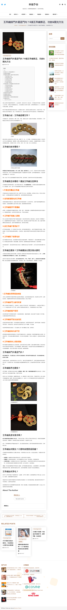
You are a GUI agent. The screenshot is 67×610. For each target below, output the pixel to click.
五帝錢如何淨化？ (6, 98)
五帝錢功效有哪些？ (7, 73)
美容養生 (20, 541)
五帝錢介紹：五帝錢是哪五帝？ (9, 71)
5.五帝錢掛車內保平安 (8, 90)
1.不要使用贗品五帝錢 (8, 76)
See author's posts (20, 498)
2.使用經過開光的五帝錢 (9, 77)
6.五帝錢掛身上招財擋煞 (9, 91)
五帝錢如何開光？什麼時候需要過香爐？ (11, 96)
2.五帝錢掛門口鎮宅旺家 (9, 86)
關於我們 (54, 14)
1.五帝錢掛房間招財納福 (8, 85)
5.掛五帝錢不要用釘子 (8, 81)
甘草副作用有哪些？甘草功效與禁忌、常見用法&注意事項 (34, 516)
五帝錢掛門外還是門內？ (8, 92)
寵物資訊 (31, 14)
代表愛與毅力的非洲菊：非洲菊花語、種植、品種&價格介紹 (12, 516)
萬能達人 (17, 495)
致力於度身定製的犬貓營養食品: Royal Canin (33, 590)
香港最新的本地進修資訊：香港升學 (31, 567)
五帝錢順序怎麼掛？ (7, 94)
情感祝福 (47, 14)
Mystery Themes (17, 608)
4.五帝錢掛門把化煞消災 (9, 88)
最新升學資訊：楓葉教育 (28, 574)
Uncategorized (7, 55)
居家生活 (16, 14)
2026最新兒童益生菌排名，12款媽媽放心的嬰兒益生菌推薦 (8, 543)
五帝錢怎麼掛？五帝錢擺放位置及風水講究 (11, 83)
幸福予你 (33, 4)
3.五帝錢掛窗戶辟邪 (8, 87)
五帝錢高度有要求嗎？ (7, 95)
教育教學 (23, 14)
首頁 (10, 14)
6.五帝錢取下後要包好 (8, 82)
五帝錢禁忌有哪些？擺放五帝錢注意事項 (11, 74)
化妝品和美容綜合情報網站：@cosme (31, 584)
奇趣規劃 (39, 14)
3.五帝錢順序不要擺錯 (8, 78)
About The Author (8, 99)
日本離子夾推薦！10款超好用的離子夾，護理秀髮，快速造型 (39, 534)
